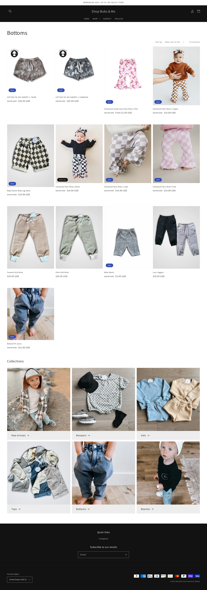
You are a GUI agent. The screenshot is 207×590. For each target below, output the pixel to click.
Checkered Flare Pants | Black (68, 187)
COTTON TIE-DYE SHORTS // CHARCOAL (72, 97)
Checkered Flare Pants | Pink (164, 187)
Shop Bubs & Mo (180, 581)
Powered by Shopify (193, 581)
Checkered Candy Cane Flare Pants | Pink (121, 109)
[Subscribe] (126, 555)
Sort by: (158, 42)
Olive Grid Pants (62, 272)
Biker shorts (109, 272)
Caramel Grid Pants (15, 272)
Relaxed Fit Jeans (14, 344)
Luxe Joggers (158, 272)
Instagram (103, 538)
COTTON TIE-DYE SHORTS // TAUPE (21, 97)
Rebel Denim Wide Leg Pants (18, 190)
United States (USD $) (17, 579)
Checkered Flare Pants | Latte (116, 187)
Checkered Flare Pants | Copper (165, 109)
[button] (10, 11)
